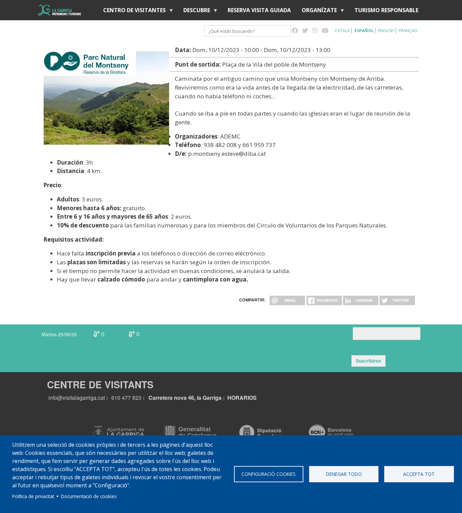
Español (364, 30)
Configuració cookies (268, 474)
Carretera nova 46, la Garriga (185, 397)
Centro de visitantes (132, 11)
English (386, 30)
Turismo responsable (386, 10)
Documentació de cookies (89, 496)
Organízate (316, 11)
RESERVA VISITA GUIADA (259, 10)
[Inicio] (59, 10)
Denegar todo (344, 474)
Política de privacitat (33, 496)
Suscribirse (368, 361)
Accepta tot (419, 474)
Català (342, 30)
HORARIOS (242, 397)
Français (408, 30)
